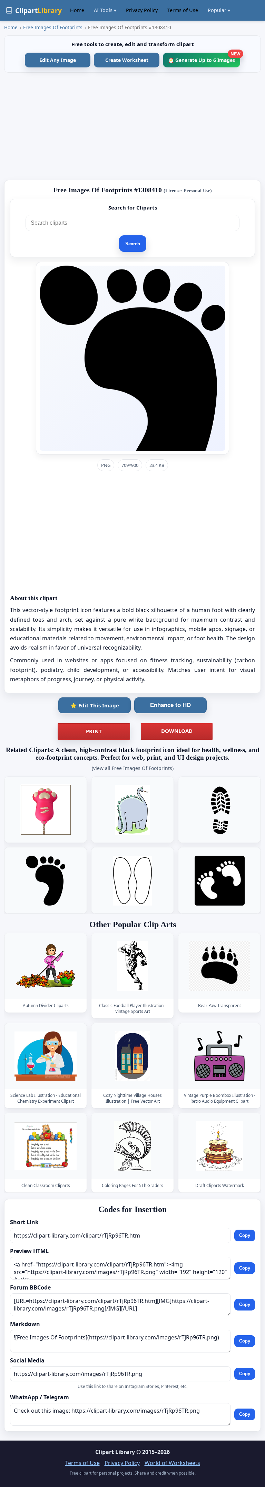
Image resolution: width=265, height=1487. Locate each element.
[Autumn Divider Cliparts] (45, 966)
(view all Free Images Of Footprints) (133, 768)
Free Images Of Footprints (52, 27)
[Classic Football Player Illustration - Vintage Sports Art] (132, 966)
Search (132, 243)
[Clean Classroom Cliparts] (45, 1146)
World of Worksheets (172, 1463)
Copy (244, 1235)
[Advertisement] (132, 126)
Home (77, 10)
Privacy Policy (142, 10)
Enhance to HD (170, 705)
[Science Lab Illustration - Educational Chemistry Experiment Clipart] (45, 1056)
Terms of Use (182, 10)
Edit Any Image (57, 60)
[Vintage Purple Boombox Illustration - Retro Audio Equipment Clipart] (219, 1056)
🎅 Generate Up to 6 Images (204, 58)
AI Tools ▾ (105, 10)
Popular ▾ (219, 10)
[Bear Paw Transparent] (219, 966)
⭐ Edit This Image (94, 705)
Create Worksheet (126, 60)
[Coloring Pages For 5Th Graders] (132, 1146)
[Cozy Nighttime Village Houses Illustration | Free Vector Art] (132, 1056)
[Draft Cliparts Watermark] (219, 1146)
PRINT (94, 731)
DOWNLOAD (177, 730)
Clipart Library (115, 1452)
